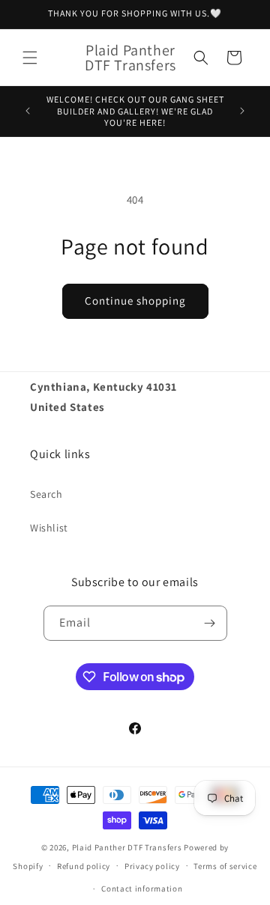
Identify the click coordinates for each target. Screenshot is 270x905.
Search (46, 494)
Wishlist (49, 527)
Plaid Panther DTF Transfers (127, 847)
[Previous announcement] (27, 110)
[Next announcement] (242, 110)
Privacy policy (152, 866)
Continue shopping (135, 300)
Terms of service (225, 866)
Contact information (141, 888)
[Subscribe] (210, 623)
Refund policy (83, 866)
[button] (30, 57)
